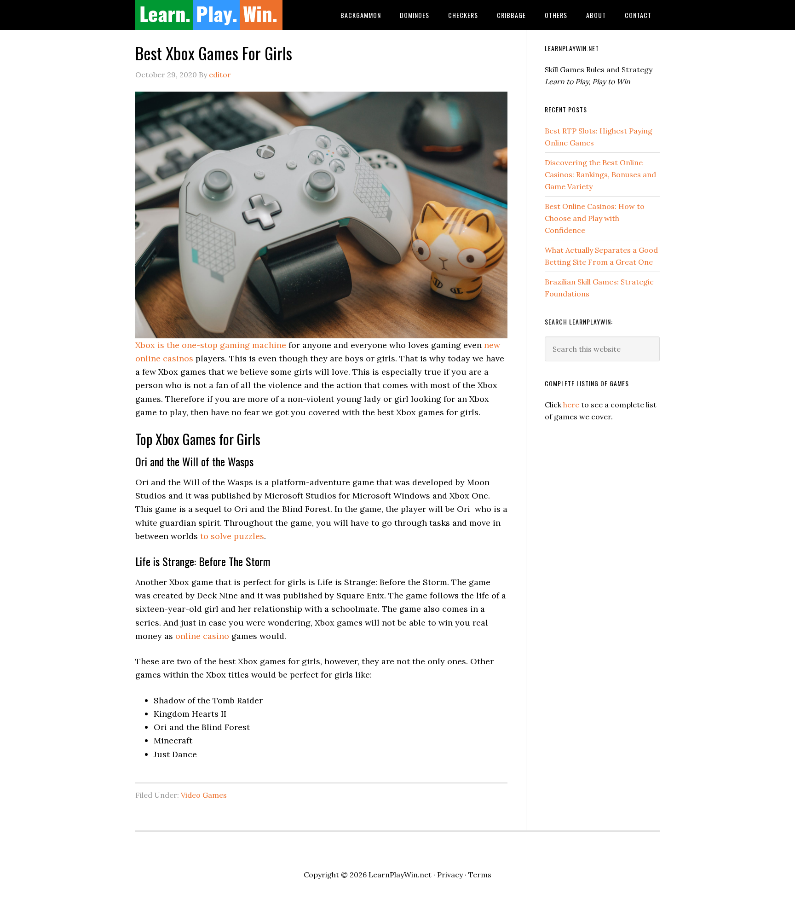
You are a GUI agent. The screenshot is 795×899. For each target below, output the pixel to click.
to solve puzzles (231, 536)
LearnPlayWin (208, 15)
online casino (202, 636)
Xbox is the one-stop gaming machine (210, 345)
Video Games (204, 795)
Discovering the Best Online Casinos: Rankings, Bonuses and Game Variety (600, 174)
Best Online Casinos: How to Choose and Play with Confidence (595, 218)
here (571, 404)
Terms (479, 874)
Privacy (450, 874)
